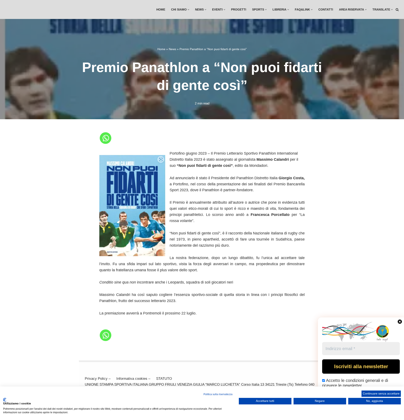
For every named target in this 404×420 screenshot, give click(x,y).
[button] (188, 9)
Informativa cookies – (133, 379)
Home (160, 9)
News (172, 49)
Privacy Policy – (97, 379)
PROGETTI (238, 9)
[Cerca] (397, 9)
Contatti (325, 9)
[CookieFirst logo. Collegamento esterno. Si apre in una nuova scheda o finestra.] (4, 400)
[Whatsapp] (105, 138)
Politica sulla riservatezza (218, 394)
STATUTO (164, 379)
